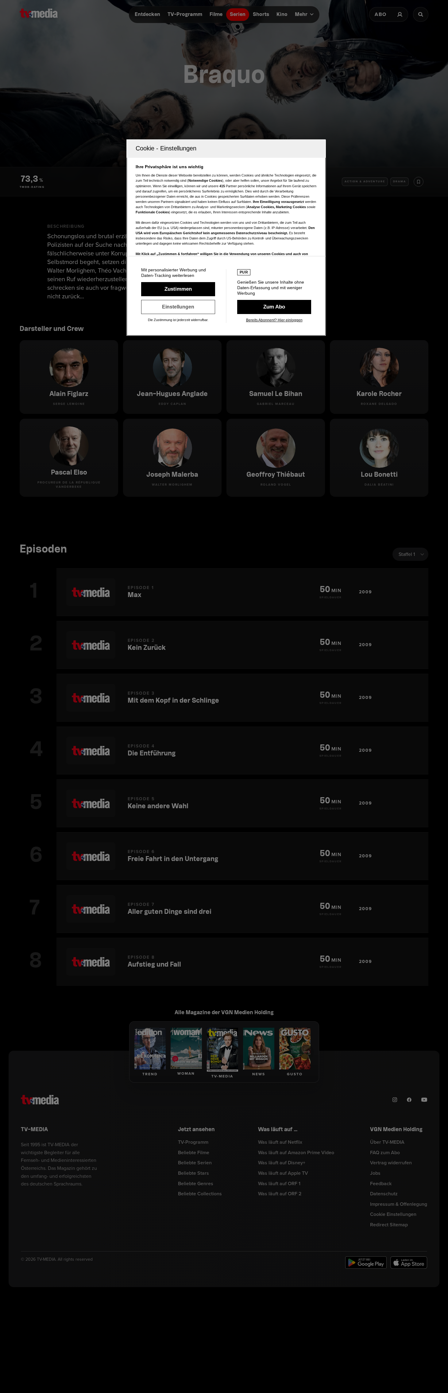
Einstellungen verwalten (178, 307)
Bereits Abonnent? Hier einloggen (274, 320)
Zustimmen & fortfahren (178, 289)
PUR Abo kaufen (274, 307)
